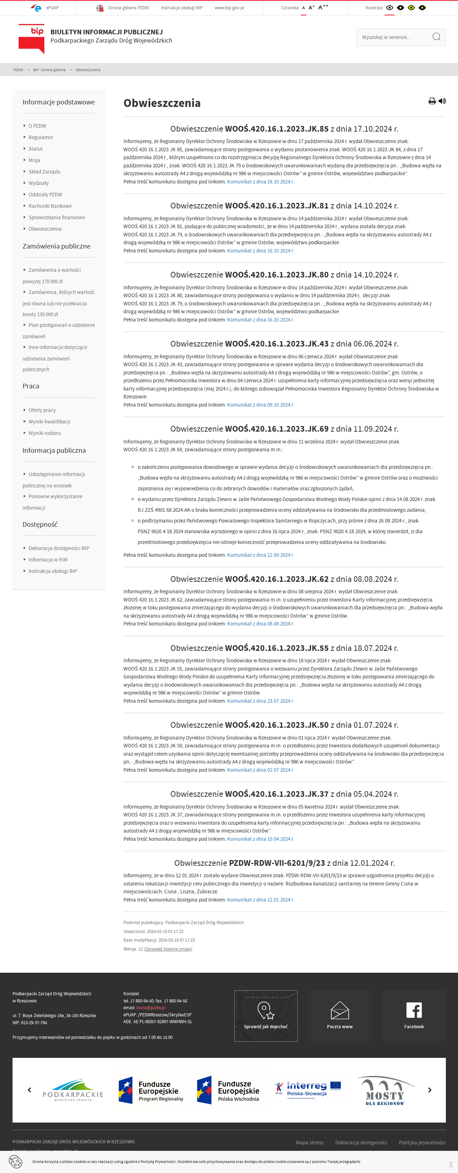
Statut (35, 148)
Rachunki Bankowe (50, 206)
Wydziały (38, 183)
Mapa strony (309, 1142)
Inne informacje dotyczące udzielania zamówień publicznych (55, 358)
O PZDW (37, 125)
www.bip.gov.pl (229, 8)
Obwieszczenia (45, 228)
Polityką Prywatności (158, 1161)
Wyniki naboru (44, 433)
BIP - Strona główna (49, 69)
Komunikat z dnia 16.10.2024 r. (260, 250)
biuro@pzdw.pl (150, 1008)
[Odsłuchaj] (442, 101)
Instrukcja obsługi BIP (182, 8)
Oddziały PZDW (45, 194)
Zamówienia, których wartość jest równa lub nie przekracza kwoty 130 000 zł (59, 303)
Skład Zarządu (44, 171)
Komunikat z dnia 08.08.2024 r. (260, 623)
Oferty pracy (42, 410)
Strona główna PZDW (128, 8)
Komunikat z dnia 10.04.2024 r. (260, 839)
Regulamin (40, 137)
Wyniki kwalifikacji (49, 421)
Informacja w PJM (48, 559)
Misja (34, 160)
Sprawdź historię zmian (168, 949)
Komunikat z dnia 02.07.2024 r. (260, 770)
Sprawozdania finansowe (56, 217)
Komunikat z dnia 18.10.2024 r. (260, 181)
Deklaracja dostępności (361, 1142)
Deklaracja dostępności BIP (58, 548)
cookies (80, 1161)
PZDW (18, 69)
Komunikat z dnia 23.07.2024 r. (260, 701)
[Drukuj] (433, 101)
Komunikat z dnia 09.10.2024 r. (260, 404)
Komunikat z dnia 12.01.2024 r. (260, 899)
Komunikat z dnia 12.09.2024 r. (260, 555)
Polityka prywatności (422, 1142)
